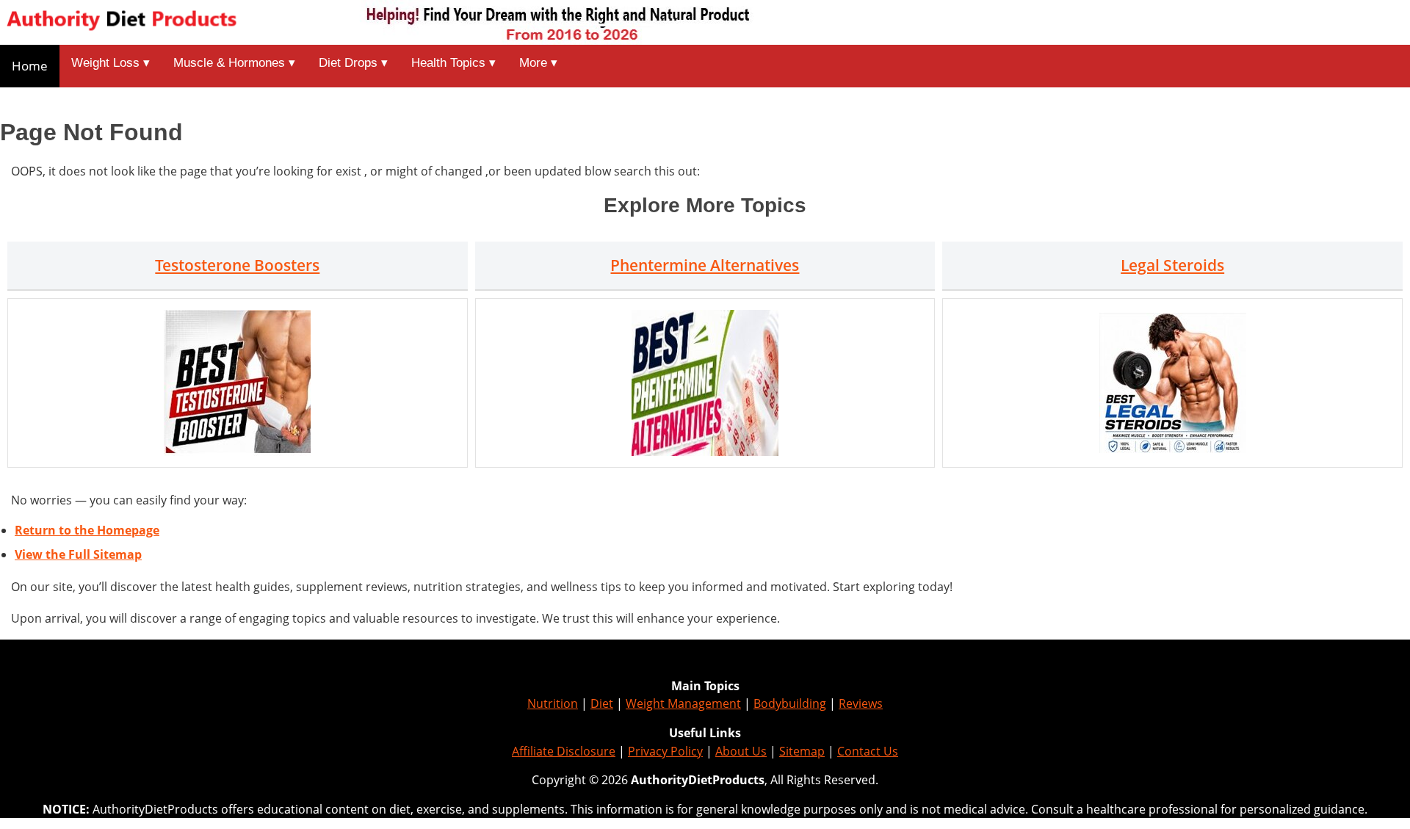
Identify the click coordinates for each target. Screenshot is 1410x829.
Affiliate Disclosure (563, 751)
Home (30, 65)
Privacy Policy (665, 751)
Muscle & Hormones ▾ (234, 63)
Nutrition (552, 703)
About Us (741, 751)
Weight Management (683, 703)
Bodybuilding (789, 703)
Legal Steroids (1172, 265)
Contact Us (867, 751)
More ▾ (538, 63)
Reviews (861, 703)
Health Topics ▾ (453, 63)
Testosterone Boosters (237, 265)
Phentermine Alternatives (704, 265)
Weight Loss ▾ (110, 63)
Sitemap (802, 751)
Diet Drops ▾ (353, 63)
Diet (601, 703)
